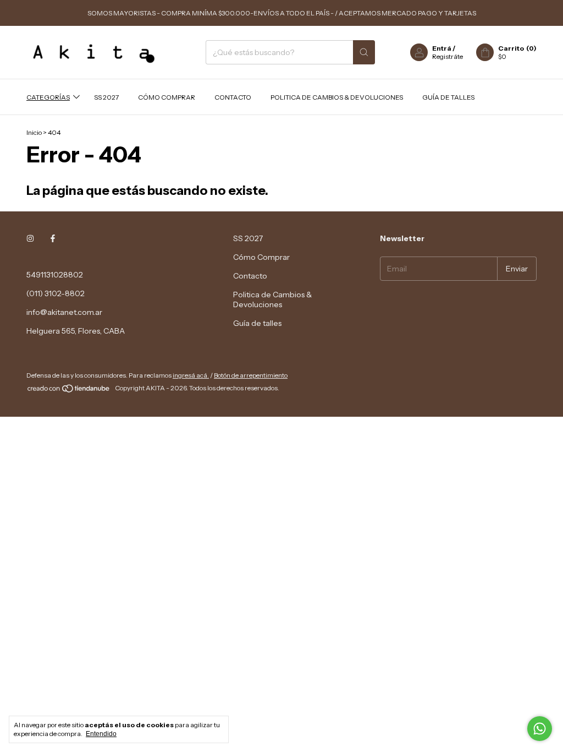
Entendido (101, 734)
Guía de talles (448, 97)
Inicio (34, 132)
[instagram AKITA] (30, 238)
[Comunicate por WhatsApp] (539, 728)
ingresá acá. (191, 375)
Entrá (441, 48)
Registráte (447, 56)
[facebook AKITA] (53, 238)
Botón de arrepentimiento (251, 375)
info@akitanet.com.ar (64, 312)
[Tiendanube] (69, 390)
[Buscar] (364, 52)
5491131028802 (54, 275)
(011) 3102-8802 (55, 293)
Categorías (48, 97)
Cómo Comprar (166, 97)
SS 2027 (106, 97)
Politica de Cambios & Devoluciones (337, 97)
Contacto (232, 97)
